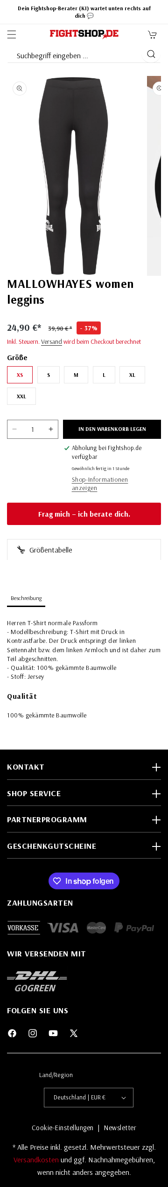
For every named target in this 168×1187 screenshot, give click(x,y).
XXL (21, 396)
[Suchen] (151, 54)
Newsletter (120, 1127)
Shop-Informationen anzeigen (100, 483)
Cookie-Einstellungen (63, 1127)
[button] (11, 34)
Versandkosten (37, 1159)
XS (20, 374)
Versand (51, 341)
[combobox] (73, 53)
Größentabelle (50, 549)
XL (132, 374)
